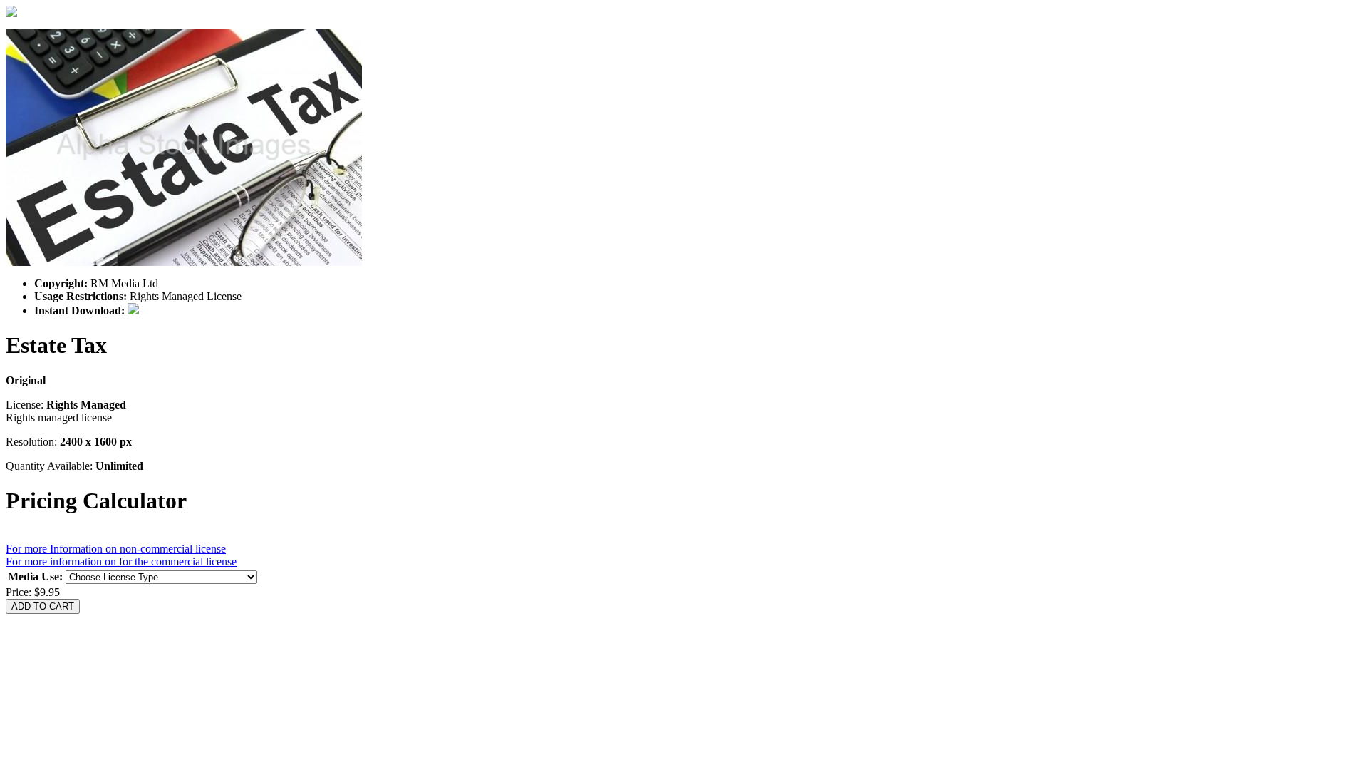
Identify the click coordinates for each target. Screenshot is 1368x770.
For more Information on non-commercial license (116, 549)
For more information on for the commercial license (121, 561)
